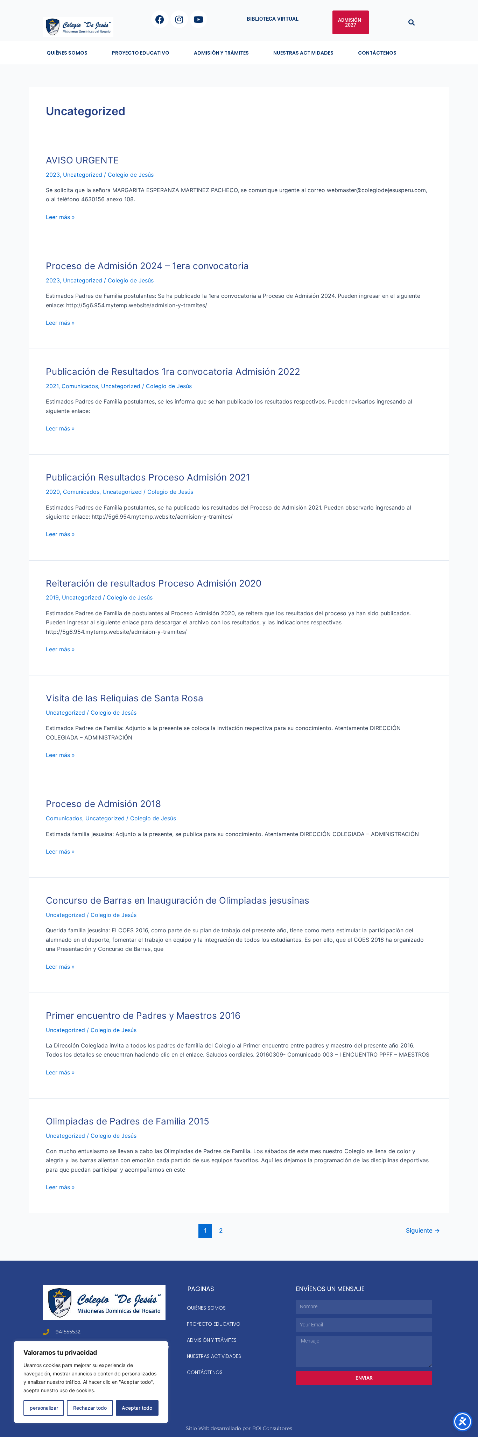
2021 (52, 386)
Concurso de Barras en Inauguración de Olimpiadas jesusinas (177, 900)
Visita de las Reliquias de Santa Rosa (124, 698)
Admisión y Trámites (221, 52)
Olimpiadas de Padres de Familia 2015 (127, 1121)
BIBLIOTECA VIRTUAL (272, 19)
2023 (53, 174)
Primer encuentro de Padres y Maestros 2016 (143, 1015)
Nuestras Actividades (303, 52)
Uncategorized (82, 174)
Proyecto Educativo (140, 52)
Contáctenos (377, 52)
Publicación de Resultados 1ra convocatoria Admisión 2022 (173, 371)
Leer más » (60, 216)
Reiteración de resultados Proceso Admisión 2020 (153, 583)
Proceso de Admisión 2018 (103, 803)
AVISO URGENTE (82, 160)
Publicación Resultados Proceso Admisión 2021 (148, 477)
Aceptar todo (137, 1408)
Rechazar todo (90, 1408)
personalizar (44, 1408)
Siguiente (423, 1230)
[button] (411, 22)
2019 (52, 597)
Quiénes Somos (67, 52)
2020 (53, 491)
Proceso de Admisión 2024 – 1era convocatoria (147, 265)
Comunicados (80, 386)
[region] (91, 1382)
